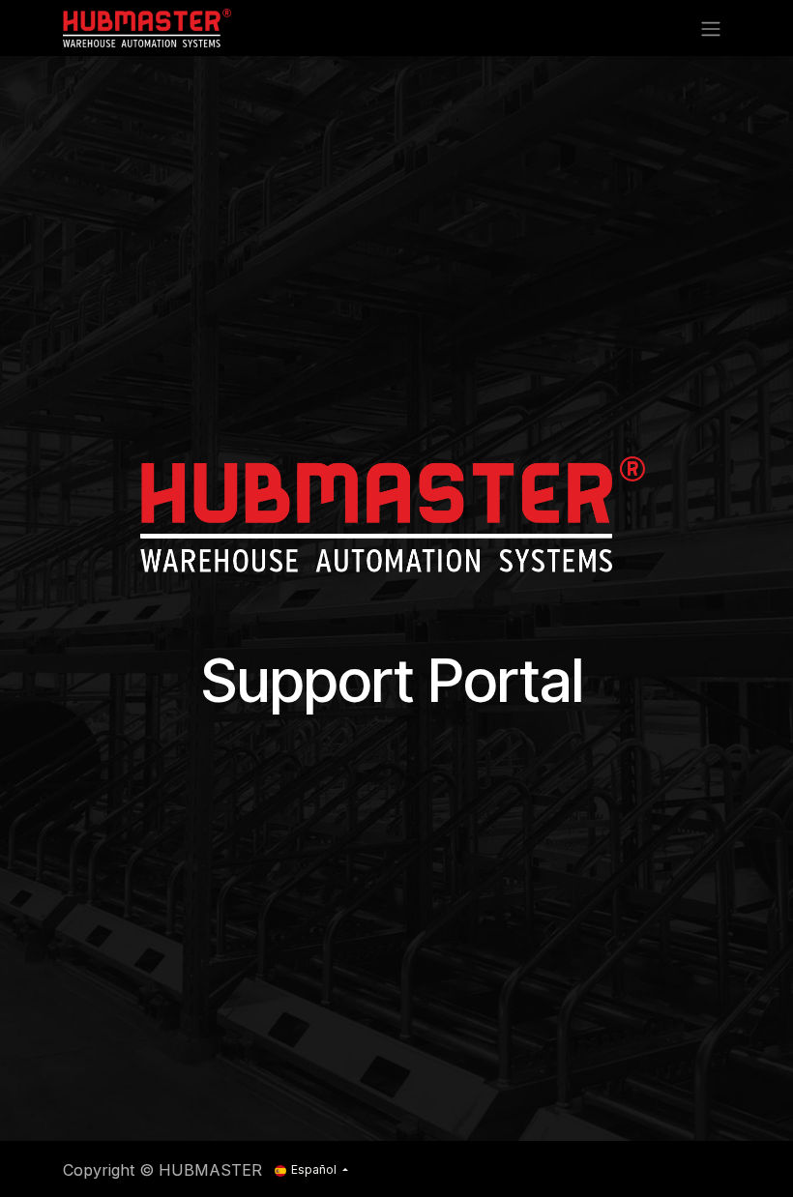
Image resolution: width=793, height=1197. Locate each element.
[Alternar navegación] (710, 28)
